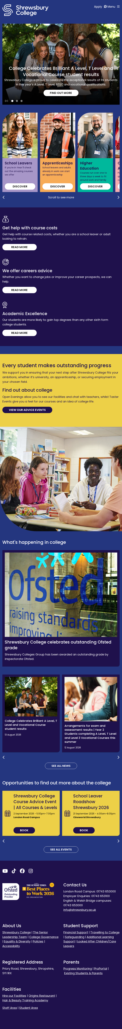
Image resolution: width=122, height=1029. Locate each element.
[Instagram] (31, 872)
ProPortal (100, 969)
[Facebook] (22, 872)
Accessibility (11, 946)
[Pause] (6, 101)
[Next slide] (118, 197)
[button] (12, 101)
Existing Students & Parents (83, 973)
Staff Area (9, 1008)
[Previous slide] (3, 197)
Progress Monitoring (77, 969)
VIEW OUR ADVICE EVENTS (27, 410)
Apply (98, 7)
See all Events (61, 849)
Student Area (28, 1008)
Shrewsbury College (16, 932)
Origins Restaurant (42, 996)
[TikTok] (14, 872)
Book (24, 830)
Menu (112, 7)
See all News (61, 766)
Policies (38, 941)
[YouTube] (5, 872)
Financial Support (75, 932)
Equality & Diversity (17, 941)
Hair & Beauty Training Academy (25, 1000)
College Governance (43, 937)
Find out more (61, 93)
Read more (19, 247)
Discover (20, 186)
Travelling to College (104, 932)
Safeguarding (74, 937)
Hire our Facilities (14, 996)
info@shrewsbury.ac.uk (79, 910)
